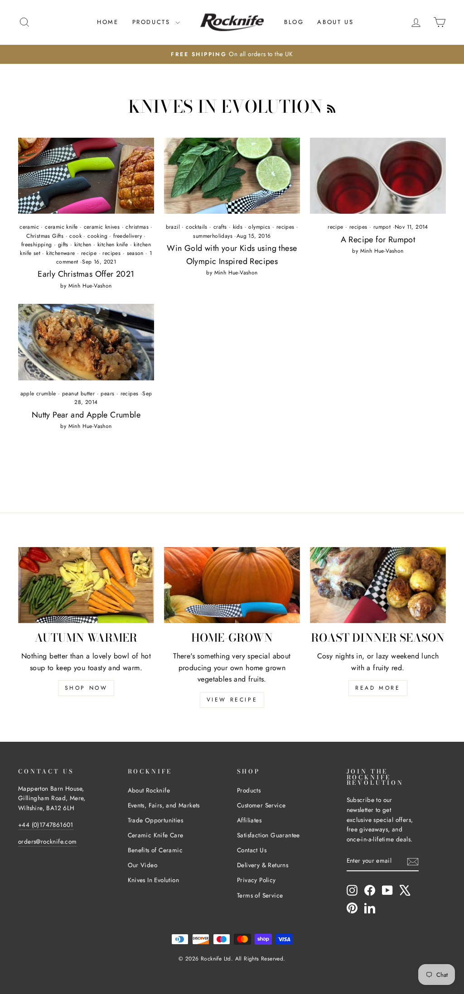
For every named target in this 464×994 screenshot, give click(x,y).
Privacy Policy (256, 879)
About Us (335, 22)
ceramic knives (102, 227)
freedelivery (127, 236)
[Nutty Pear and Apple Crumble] (86, 342)
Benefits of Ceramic (155, 850)
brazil (173, 227)
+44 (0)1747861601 (45, 824)
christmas (137, 227)
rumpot (382, 227)
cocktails (197, 227)
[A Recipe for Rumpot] (378, 176)
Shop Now (86, 688)
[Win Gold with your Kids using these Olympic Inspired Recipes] (232, 176)
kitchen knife (112, 244)
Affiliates (249, 820)
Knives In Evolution (153, 879)
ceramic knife (61, 227)
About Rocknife (149, 790)
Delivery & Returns (262, 864)
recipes (111, 253)
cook (75, 236)
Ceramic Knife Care (156, 835)
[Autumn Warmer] (86, 585)
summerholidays (212, 236)
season (135, 253)
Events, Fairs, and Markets (164, 805)
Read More (377, 688)
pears (107, 393)
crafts (220, 227)
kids (238, 227)
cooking (97, 236)
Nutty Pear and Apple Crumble (86, 415)
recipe (89, 253)
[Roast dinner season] (378, 585)
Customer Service (261, 805)
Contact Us (251, 850)
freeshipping (36, 244)
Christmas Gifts (44, 236)
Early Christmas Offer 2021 (86, 274)
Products (152, 22)
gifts (63, 244)
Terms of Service (260, 895)
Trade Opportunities (156, 820)
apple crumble (38, 393)
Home (107, 22)
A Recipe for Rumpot (378, 239)
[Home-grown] (232, 585)
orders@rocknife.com (47, 841)
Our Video (143, 864)
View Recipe (232, 700)
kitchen (83, 244)
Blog (294, 22)
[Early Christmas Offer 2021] (86, 176)
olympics (259, 227)
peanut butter (78, 393)
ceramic (29, 227)
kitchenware (60, 253)
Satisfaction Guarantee (268, 835)
